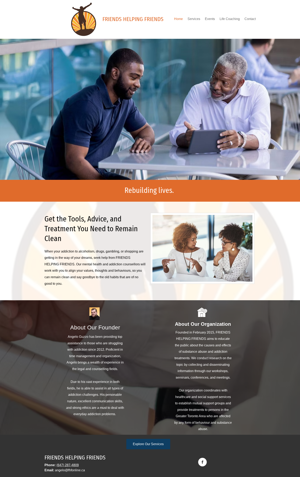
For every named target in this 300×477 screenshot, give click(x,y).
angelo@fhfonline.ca (70, 470)
